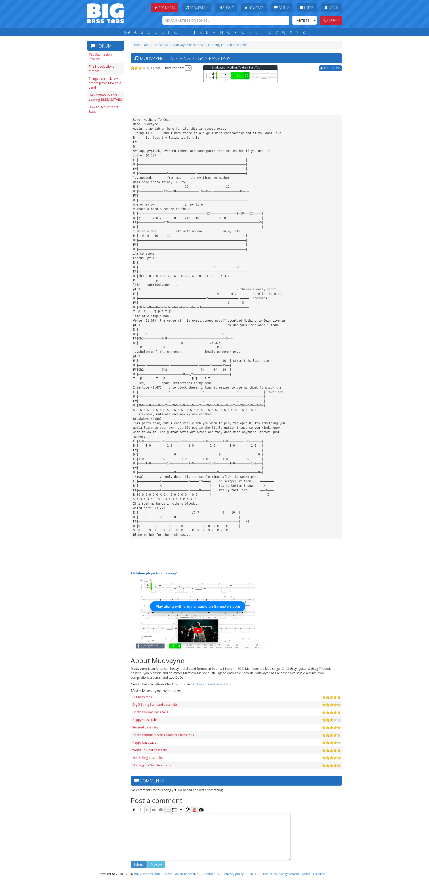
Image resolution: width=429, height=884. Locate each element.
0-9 (127, 32)
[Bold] (134, 810)
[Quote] (181, 810)
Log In (333, 8)
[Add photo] (201, 810)
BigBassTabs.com (147, 874)
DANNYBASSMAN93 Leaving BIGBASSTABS (105, 97)
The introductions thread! (101, 68)
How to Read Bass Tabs (213, 684)
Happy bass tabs (144, 742)
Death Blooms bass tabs (150, 712)
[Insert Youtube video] (194, 810)
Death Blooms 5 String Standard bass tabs (163, 735)
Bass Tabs (141, 45)
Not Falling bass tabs (147, 757)
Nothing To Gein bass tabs (151, 765)
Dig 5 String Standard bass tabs (155, 704)
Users (308, 8)
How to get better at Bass (103, 109)
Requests (197, 8)
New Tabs (255, 8)
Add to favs (332, 68)
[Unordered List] (174, 810)
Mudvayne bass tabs (188, 45)
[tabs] (188, 810)
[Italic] (141, 810)
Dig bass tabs (142, 697)
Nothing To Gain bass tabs (227, 45)
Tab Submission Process (100, 56)
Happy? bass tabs (145, 720)
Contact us (211, 874)
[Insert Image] (161, 810)
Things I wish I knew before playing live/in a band (105, 82)
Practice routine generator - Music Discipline (293, 874)
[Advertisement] (105, 185)
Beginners (166, 8)
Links (252, 874)
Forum (283, 8)
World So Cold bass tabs (150, 750)
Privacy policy (234, 874)
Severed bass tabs (145, 727)
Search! (332, 20)
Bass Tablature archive (181, 874)
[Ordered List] (167, 810)
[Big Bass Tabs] (105, 13)
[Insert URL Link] (154, 810)
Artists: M (161, 45)
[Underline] (147, 810)
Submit (228, 8)
